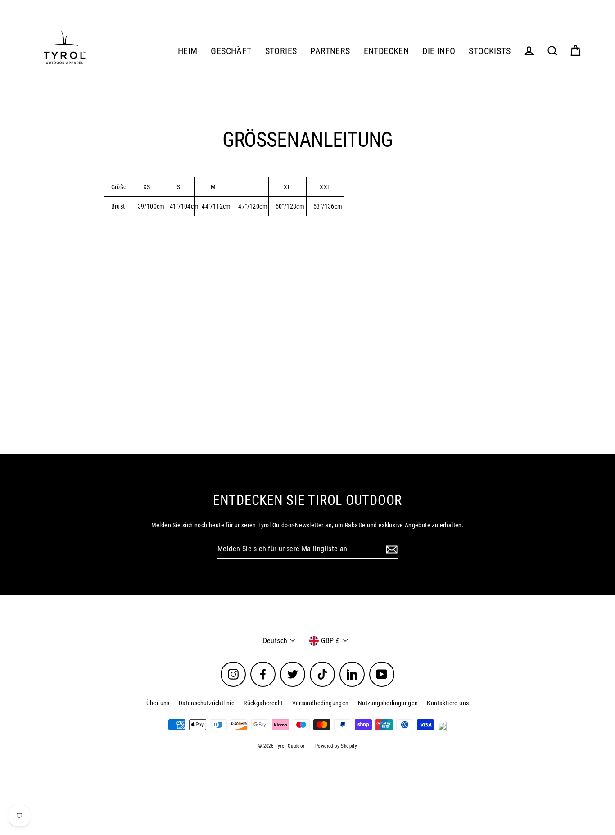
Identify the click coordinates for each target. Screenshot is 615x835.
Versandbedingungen (320, 703)
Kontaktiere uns (448, 703)
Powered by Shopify (336, 746)
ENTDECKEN (386, 51)
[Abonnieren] (390, 549)
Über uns (158, 703)
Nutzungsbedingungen (388, 703)
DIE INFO (438, 51)
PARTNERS (330, 51)
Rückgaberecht (263, 703)
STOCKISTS (490, 51)
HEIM (188, 51)
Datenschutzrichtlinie (207, 703)
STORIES (281, 51)
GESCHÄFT (231, 51)
